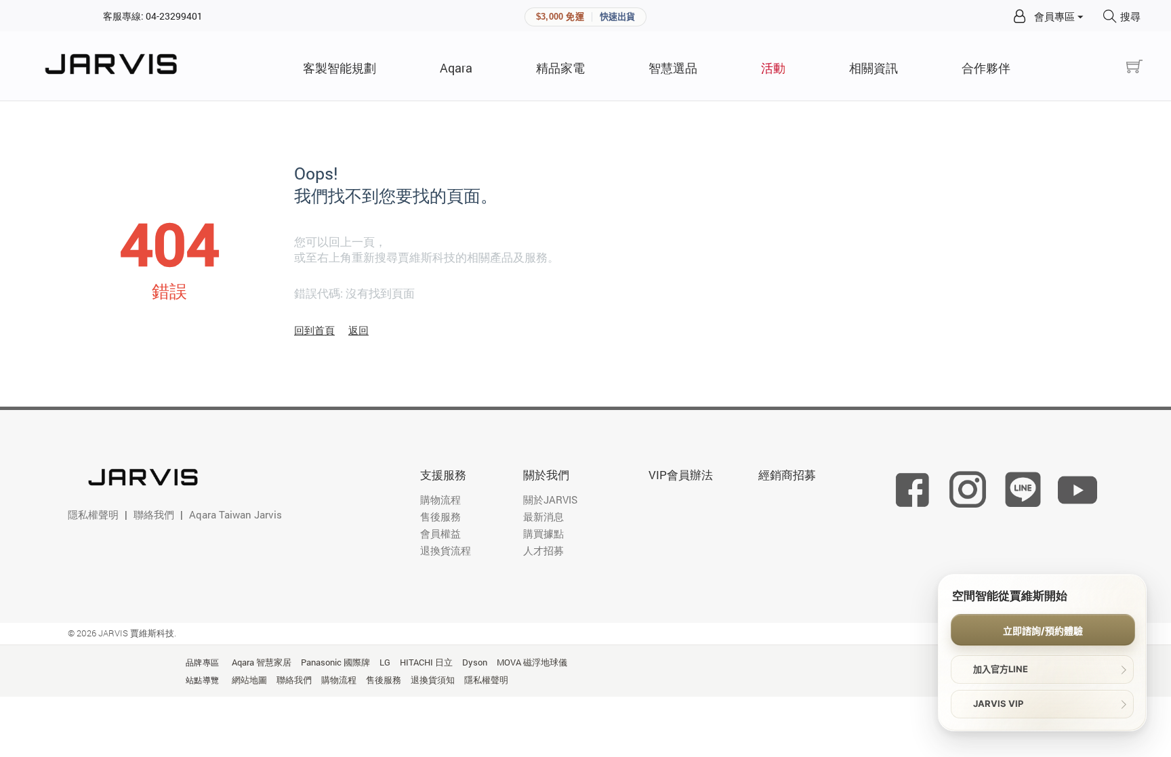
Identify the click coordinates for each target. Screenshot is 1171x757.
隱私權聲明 (93, 514)
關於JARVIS (550, 499)
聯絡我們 (153, 514)
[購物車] (1134, 67)
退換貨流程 (445, 550)
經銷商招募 (787, 475)
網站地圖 (249, 680)
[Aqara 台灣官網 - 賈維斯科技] (115, 65)
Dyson (474, 662)
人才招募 (543, 550)
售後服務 (440, 516)
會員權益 (440, 533)
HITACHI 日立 (426, 662)
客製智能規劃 (339, 68)
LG (384, 662)
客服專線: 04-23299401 (153, 15)
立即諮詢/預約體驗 (1043, 630)
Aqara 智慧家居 (261, 662)
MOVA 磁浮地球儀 (532, 662)
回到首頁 (314, 330)
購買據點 (543, 533)
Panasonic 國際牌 (335, 662)
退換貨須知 (433, 680)
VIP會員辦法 (681, 475)
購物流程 (440, 499)
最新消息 (543, 516)
